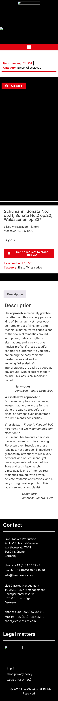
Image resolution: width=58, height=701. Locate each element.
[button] (29, 47)
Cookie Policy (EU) (19, 679)
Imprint (11, 668)
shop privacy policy (19, 674)
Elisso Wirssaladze (29, 67)
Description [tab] (15, 294)
